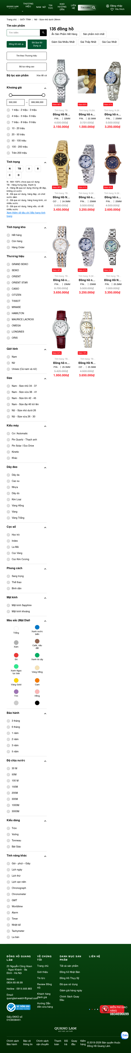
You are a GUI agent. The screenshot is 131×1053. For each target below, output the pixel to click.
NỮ (44, 7)
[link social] (19, 1011)
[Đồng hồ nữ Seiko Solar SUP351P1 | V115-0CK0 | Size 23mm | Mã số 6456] (61, 247)
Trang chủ (42, 966)
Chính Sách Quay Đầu (69, 998)
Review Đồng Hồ (44, 986)
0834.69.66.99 (15, 983)
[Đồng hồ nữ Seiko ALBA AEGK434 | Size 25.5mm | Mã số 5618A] (61, 330)
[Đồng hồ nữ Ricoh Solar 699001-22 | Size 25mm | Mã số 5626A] (112, 81)
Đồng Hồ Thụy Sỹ (69, 978)
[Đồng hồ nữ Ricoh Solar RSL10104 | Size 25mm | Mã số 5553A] (87, 164)
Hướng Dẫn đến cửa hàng (45, 1005)
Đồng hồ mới (15, 44)
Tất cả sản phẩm (69, 966)
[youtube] (92, 1009)
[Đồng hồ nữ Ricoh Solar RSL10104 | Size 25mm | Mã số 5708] (87, 247)
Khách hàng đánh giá (43, 996)
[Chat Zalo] (124, 1035)
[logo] (12, 8)
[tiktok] (94, 1009)
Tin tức (41, 978)
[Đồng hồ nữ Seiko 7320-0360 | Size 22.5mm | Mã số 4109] (87, 81)
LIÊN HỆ (73, 6)
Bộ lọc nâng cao (26, 67)
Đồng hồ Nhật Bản (70, 972)
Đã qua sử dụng (69, 984)
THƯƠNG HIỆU (28, 5)
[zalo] (97, 1009)
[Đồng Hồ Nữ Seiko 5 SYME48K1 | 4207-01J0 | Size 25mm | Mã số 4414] (61, 164)
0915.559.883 (24, 989)
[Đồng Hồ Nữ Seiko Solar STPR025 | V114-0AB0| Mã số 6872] (61, 81)
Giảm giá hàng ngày (71, 990)
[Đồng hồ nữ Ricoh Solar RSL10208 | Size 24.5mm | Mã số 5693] (112, 164)
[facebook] (89, 1009)
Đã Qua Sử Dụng (37, 44)
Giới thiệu (42, 972)
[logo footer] (65, 1030)
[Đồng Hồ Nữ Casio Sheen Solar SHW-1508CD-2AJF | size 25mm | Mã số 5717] (112, 247)
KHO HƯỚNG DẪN (62, 7)
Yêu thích (119, 9)
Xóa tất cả (42, 75)
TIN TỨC (50, 6)
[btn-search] (94, 7)
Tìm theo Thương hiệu (26, 56)
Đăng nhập (116, 6)
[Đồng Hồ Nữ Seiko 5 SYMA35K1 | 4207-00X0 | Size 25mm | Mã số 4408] (87, 330)
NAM (38, 7)
